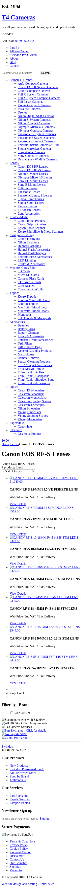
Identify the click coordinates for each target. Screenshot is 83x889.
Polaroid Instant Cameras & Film (38, 145)
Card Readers (26, 285)
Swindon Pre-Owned (23, 55)
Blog (13, 62)
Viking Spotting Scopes (33, 415)
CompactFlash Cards (31, 278)
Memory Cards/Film (22, 267)
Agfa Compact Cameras (33, 83)
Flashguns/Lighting (22, 235)
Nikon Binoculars (29, 408)
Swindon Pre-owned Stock (27, 769)
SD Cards (24, 271)
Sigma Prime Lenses (31, 199)
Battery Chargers (28, 332)
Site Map (15, 866)
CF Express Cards (29, 282)
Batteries (23, 325)
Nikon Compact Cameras (34, 123)
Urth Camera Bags (30, 347)
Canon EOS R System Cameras (38, 87)
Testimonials (18, 780)
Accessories (17, 321)
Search (45, 72)
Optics (14, 386)
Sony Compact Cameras (33, 155)
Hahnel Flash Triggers (32, 253)
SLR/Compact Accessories (35, 365)
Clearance (16, 430)
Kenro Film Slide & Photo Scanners (40, 231)
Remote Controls (28, 358)
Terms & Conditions (22, 841)
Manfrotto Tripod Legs (32, 307)
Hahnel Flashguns (29, 246)
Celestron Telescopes (31, 404)
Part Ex (14, 47)
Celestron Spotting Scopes (34, 401)
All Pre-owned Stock (23, 772)
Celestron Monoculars (32, 397)
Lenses (14, 163)
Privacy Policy (19, 845)
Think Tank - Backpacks (33, 376)
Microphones (26, 354)
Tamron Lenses (27, 206)
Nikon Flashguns (28, 242)
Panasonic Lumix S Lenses (35, 195)
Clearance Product (29, 433)
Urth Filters (25, 343)
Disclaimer (16, 856)
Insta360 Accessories (31, 336)
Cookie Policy (19, 848)
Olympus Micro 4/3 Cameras (36, 127)
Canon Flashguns (29, 238)
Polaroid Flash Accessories (35, 256)
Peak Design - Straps (31, 368)
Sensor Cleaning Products (34, 361)
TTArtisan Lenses (29, 210)
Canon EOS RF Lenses (33, 166)
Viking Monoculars (30, 419)
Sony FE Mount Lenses (33, 181)
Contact (15, 65)
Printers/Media (19, 217)
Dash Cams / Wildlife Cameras (37, 159)
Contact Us (17, 859)
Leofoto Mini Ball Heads (34, 300)
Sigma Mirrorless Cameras (34, 148)
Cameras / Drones (21, 80)
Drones (22, 112)
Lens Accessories (29, 213)
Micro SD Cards (28, 275)
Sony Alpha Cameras (31, 152)
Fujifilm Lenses (27, 188)
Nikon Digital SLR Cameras (36, 116)
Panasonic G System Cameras (37, 134)
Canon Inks (25, 426)
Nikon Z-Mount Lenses (33, 173)
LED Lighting (27, 260)
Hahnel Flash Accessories (34, 249)
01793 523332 (24, 41)
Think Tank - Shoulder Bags (36, 379)
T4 (18, 17)
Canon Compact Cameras (34, 90)
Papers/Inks (17, 423)
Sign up (45, 818)
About (14, 58)
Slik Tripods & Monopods (34, 318)
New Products (19, 765)
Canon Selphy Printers (32, 224)
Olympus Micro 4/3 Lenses (35, 177)
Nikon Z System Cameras (34, 119)
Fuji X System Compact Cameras (39, 98)
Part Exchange (19, 795)
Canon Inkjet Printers (31, 220)
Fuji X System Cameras (33, 94)
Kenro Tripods (27, 296)
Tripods (14, 293)
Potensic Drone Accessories (35, 340)
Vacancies (16, 870)
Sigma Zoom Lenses (31, 202)
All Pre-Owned (19, 51)
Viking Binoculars (29, 412)
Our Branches (18, 863)
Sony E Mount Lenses (32, 184)
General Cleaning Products (35, 350)
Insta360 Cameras (29, 108)
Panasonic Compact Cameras (36, 141)
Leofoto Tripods (28, 303)
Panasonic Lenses (29, 192)
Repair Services (20, 799)
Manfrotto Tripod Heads (33, 311)
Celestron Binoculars (31, 394)
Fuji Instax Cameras (30, 101)
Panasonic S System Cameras (36, 137)
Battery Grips (26, 329)
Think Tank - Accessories (34, 383)
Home (5, 444)
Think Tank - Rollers (31, 372)
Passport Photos (20, 803)
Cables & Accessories (31, 264)
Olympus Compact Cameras (36, 130)
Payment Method (20, 852)
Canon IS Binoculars (31, 390)
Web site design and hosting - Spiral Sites (28, 884)
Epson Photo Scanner (31, 228)
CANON (22, 713)
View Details (18, 504)
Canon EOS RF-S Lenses (34, 170)
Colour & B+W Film (31, 289)
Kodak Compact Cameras (34, 105)
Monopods (24, 314)
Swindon (7, 746)
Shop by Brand (19, 776)
